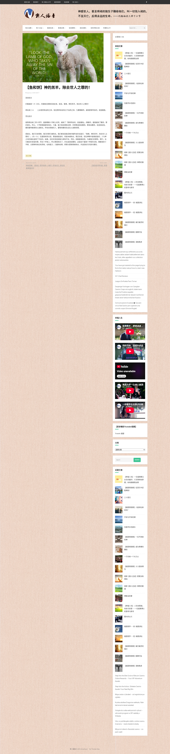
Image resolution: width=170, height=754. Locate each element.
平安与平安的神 (130, 93)
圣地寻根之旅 (95, 28)
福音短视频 (57, 2)
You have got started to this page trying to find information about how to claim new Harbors (130, 268)
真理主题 (61, 28)
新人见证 (39, 28)
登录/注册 (27, 2)
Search (137, 459)
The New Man (95, 749)
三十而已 (127, 74)
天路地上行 (107, 28)
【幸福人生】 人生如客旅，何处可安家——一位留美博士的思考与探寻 (134, 184)
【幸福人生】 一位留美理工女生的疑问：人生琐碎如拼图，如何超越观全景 (134, 55)
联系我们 (35, 2)
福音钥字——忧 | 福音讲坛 (133, 212)
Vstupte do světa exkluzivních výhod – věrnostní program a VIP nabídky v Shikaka (129, 713)
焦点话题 (28, 28)
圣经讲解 (83, 28)
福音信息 (50, 28)
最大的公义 (128, 193)
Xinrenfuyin (84, 749)
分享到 (117, 37)
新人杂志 (75, 2)
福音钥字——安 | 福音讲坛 (133, 202)
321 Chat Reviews (121, 276)
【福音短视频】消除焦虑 (133, 242)
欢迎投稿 (66, 2)
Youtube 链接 (119, 433)
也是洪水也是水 (130, 103)
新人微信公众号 (46, 2)
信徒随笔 (72, 28)
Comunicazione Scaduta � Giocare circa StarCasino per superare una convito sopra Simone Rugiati (128, 305)
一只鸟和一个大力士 (131, 133)
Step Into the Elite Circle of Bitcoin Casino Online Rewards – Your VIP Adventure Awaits (130, 678)
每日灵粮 (28, 156)
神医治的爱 (128, 172)
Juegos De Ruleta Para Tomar (126, 281)
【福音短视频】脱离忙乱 (133, 232)
